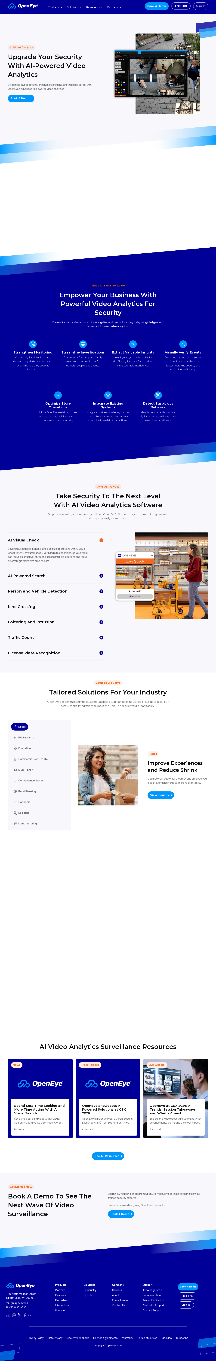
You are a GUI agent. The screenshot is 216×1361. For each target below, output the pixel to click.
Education (24, 748)
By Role (88, 1295)
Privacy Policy (35, 1338)
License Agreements (105, 1338)
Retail (22, 726)
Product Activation (153, 1300)
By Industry (90, 1290)
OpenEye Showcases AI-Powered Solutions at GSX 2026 (104, 1109)
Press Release (90, 1064)
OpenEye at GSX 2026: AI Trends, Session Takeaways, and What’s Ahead (173, 1109)
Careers (117, 1290)
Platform (60, 1290)
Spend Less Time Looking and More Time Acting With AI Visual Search (39, 1109)
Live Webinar (157, 1064)
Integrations (62, 1305)
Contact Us (118, 1305)
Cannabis (24, 802)
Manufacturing (27, 823)
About (115, 1295)
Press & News (120, 1300)
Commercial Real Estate (33, 759)
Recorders (61, 1300)
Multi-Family (26, 769)
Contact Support (152, 1310)
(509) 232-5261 (18, 1307)
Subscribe (182, 1338)
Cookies (167, 1338)
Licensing (60, 1310)
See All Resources (107, 1156)
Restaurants (26, 737)
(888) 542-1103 (19, 1303)
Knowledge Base (152, 1290)
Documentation (152, 1295)
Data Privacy (55, 1338)
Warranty (127, 1338)
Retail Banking (27, 791)
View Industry (159, 795)
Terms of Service (147, 1338)
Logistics (24, 812)
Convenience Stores (30, 780)
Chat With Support (153, 1305)
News (17, 1064)
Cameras (60, 1295)
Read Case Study (127, 949)
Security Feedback (78, 1338)
